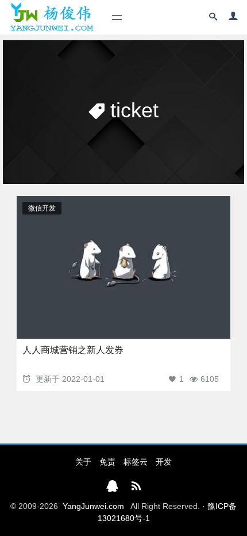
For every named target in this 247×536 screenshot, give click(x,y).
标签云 (136, 461)
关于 (83, 461)
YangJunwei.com (93, 506)
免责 (107, 461)
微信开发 (42, 208)
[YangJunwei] (51, 17)
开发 (164, 461)
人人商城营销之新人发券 (73, 350)
